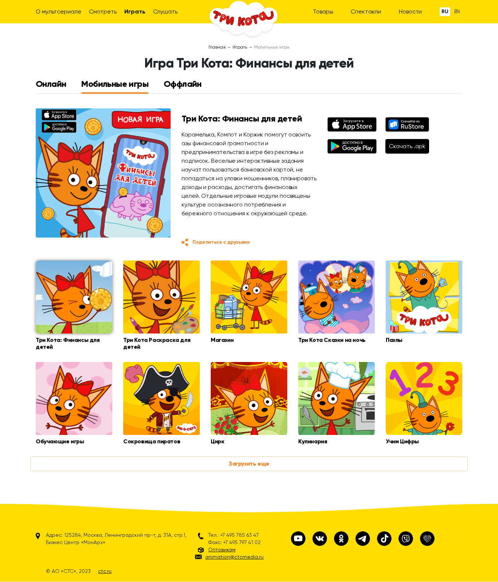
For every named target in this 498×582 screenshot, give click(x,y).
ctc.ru (105, 571)
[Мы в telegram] (362, 538)
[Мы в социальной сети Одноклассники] (341, 538)
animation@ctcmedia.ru (234, 557)
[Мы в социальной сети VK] (319, 538)
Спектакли (366, 11)
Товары (323, 11)
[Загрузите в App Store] (352, 124)
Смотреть (103, 11)
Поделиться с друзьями (221, 242)
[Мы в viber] (405, 538)
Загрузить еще (249, 463)
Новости (410, 11)
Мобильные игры (114, 83)
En (457, 11)
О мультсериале (58, 11)
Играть (134, 11)
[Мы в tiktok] (384, 538)
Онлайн (51, 83)
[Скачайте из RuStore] (407, 124)
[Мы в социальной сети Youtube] (298, 538)
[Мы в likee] (427, 538)
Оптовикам (222, 549)
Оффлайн (183, 83)
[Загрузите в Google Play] (352, 146)
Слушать (165, 11)
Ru (444, 11)
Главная (217, 47)
